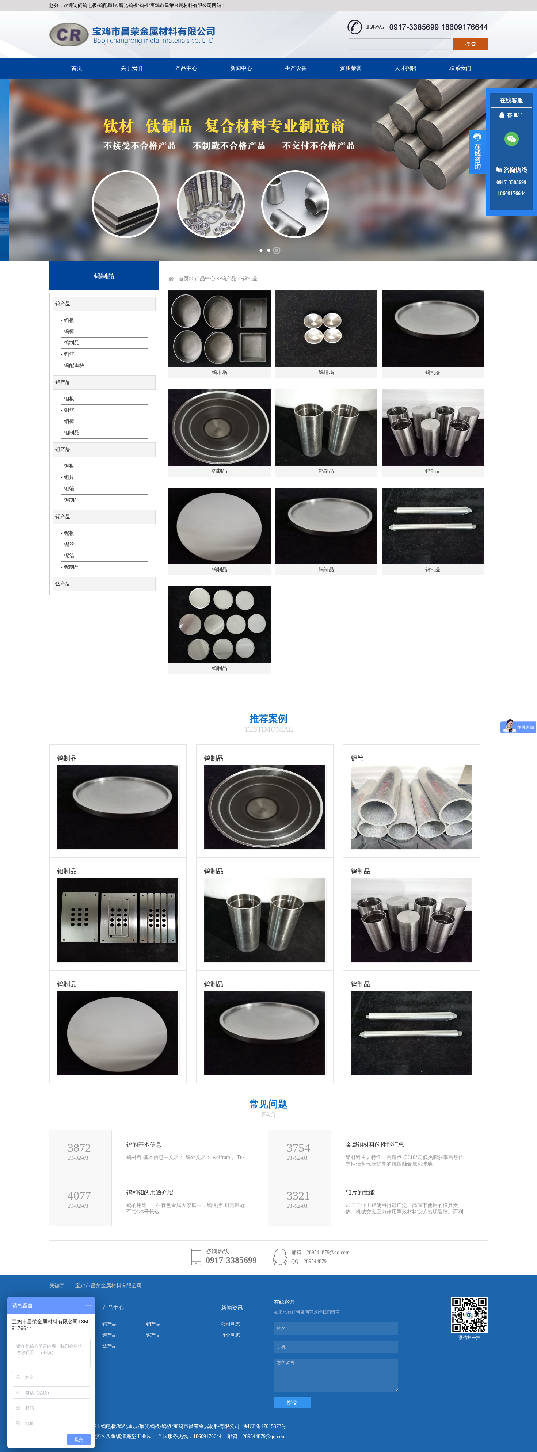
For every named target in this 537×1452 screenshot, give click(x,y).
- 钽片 (67, 477)
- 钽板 (67, 466)
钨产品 (63, 303)
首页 (76, 68)
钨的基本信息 (143, 1145)
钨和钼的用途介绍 (149, 1192)
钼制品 (67, 871)
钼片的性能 (360, 1192)
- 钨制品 (70, 343)
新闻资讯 (232, 1308)
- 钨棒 (67, 331)
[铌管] (411, 847)
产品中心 (186, 68)
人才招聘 (405, 68)
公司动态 (230, 1324)
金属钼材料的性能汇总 (375, 1145)
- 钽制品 (70, 500)
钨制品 (250, 278)
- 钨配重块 (72, 365)
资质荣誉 (351, 68)
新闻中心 (241, 68)
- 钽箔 (67, 488)
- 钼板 (67, 398)
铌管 (357, 758)
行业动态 (230, 1335)
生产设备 (296, 68)
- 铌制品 (70, 567)
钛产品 (63, 584)
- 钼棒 (67, 421)
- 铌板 (67, 533)
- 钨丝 (67, 354)
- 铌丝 (67, 544)
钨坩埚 (219, 372)
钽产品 (63, 449)
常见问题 (268, 1104)
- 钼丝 (67, 410)
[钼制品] (117, 960)
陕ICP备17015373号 (264, 1426)
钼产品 (63, 382)
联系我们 (460, 68)
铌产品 (63, 516)
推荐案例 (268, 718)
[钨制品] (117, 847)
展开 (477, 152)
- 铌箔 (67, 556)
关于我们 (131, 68)
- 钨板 (67, 320)
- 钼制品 (70, 432)
